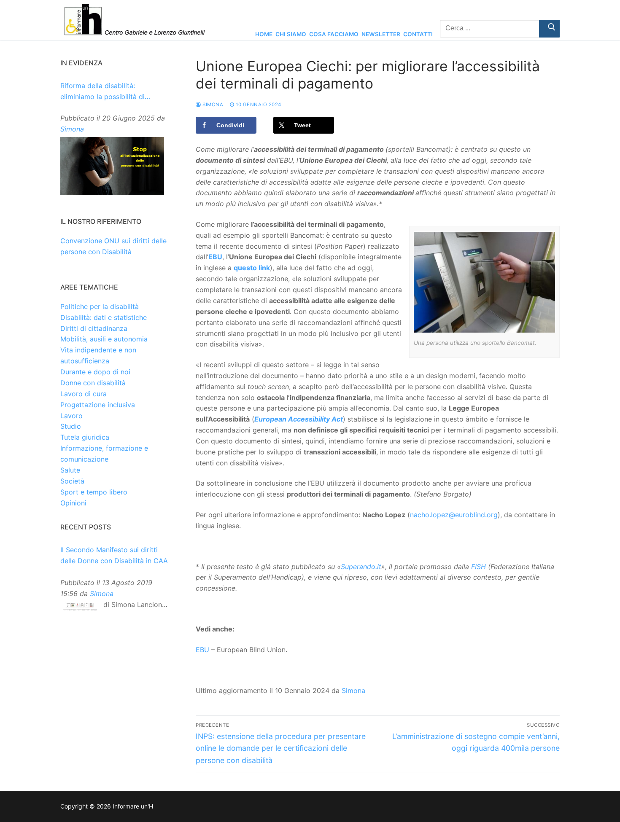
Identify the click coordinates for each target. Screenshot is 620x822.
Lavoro (71, 415)
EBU (202, 649)
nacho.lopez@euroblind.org (454, 514)
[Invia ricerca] (549, 29)
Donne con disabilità (93, 383)
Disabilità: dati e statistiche (103, 317)
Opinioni (73, 503)
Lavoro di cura (83, 394)
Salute (70, 470)
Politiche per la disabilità (99, 306)
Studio (70, 426)
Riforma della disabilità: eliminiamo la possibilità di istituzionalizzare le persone (105, 91)
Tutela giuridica (84, 437)
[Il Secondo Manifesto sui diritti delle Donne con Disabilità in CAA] (79, 608)
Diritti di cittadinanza (93, 328)
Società (72, 481)
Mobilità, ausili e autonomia (104, 339)
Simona (212, 104)
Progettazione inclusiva (97, 404)
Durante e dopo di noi (95, 372)
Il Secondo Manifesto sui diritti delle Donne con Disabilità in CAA (114, 555)
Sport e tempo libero (93, 492)
